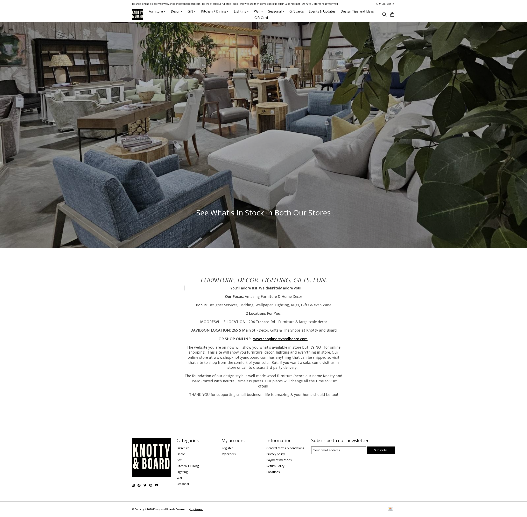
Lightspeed (196, 509)
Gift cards (296, 11)
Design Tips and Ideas (357, 11)
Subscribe (381, 450)
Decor (181, 454)
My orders (229, 454)
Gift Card (261, 18)
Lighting (182, 472)
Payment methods (279, 460)
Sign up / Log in (385, 4)
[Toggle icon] (384, 14)
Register (227, 448)
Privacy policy (275, 454)
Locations (273, 472)
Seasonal (183, 484)
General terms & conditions (285, 448)
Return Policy (275, 466)
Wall (179, 478)
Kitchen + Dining (188, 466)
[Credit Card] (390, 509)
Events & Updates (322, 11)
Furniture (183, 448)
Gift (179, 460)
